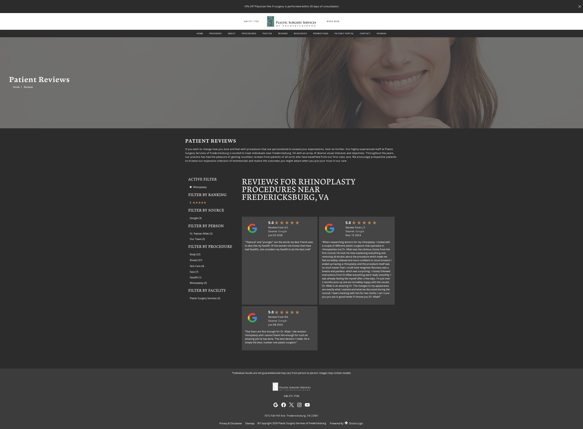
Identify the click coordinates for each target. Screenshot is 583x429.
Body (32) (195, 254)
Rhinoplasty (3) (198, 283)
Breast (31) (196, 260)
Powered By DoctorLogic (346, 423)
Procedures (249, 33)
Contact (365, 33)
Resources (300, 33)
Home (200, 33)
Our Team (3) (197, 239)
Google (282, 231)
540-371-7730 (251, 21)
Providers (215, 33)
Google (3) (195, 218)
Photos (267, 33)
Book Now (333, 21)
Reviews (283, 33)
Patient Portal (344, 33)
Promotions (321, 33)
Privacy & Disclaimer (230, 423)
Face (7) (194, 271)
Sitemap (249, 423)
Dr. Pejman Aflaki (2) (201, 233)
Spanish (381, 33)
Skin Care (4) (197, 266)
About (232, 33)
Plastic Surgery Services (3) (205, 298)
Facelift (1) (195, 277)
